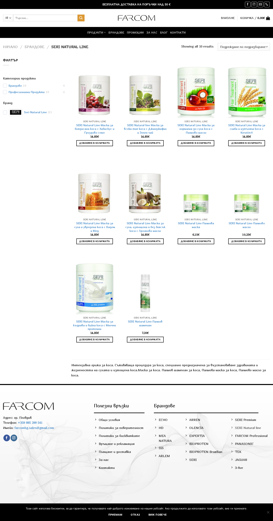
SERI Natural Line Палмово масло (247, 225)
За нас (151, 32)
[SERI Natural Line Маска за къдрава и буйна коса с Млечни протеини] (94, 286)
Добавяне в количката (94, 143)
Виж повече (157, 514)
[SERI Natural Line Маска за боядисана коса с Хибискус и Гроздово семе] (94, 90)
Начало (10, 47)
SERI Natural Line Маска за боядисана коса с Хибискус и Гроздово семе (94, 128)
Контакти (178, 32)
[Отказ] (268, 513)
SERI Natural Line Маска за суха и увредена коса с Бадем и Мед (94, 226)
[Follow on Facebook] (248, 4)
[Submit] (81, 18)
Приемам (115, 514)
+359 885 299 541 (29, 423)
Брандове (116, 32)
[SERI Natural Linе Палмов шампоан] (145, 286)
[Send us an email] (260, 4)
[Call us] (267, 4)
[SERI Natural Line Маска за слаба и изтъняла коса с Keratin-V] (246, 90)
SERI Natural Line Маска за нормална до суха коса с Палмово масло (195, 128)
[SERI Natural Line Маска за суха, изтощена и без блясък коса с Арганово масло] (145, 188)
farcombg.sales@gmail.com (34, 428)
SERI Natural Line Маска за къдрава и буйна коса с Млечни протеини (94, 325)
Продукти (95, 32)
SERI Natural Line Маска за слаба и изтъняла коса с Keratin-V (246, 128)
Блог (163, 32)
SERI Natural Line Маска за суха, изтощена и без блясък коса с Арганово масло (145, 226)
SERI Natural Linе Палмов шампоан (145, 323)
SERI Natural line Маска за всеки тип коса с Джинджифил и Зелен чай (145, 128)
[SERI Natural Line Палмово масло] (246, 188)
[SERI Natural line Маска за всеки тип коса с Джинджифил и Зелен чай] (145, 90)
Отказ (135, 514)
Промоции (135, 32)
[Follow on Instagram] (254, 4)
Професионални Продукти (27, 92)
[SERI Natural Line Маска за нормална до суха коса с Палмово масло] (196, 90)
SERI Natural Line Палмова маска (196, 225)
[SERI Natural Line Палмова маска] (196, 188)
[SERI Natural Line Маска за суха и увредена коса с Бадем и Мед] (94, 188)
